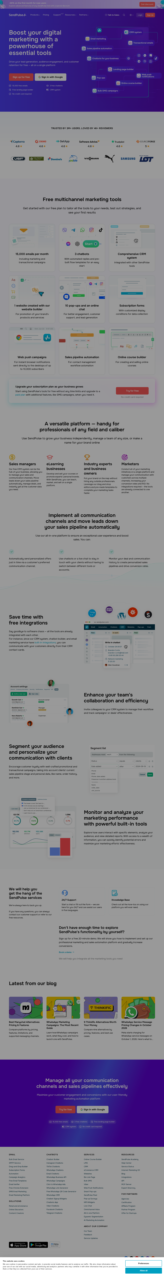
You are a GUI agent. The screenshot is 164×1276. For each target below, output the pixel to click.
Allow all (143, 1270)
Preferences (143, 1263)
